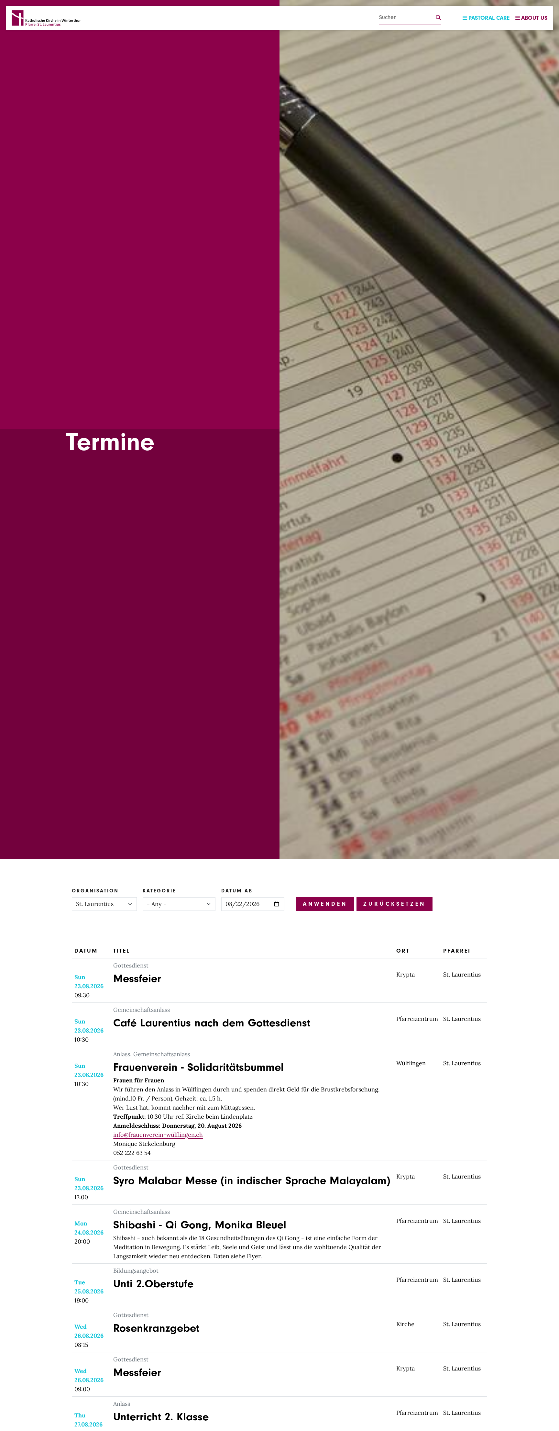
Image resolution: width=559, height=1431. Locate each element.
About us (534, 18)
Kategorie (159, 891)
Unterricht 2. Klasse (161, 1416)
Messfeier (137, 978)
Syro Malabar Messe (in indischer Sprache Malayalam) (251, 1180)
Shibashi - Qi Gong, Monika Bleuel (199, 1224)
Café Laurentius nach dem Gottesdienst (211, 1022)
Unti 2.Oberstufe (153, 1283)
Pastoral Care (489, 18)
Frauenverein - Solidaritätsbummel (198, 1067)
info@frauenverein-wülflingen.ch (158, 1134)
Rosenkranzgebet (156, 1328)
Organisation (95, 891)
